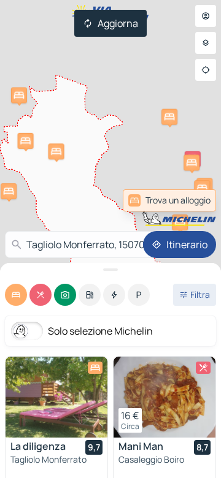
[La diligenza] (56, 397)
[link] (169, 200)
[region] (56, 397)
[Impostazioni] (205, 43)
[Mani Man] (164, 397)
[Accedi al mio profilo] (205, 16)
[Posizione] (205, 70)
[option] (16, 295)
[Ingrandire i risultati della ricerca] (110, 269)
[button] (19, 95)
